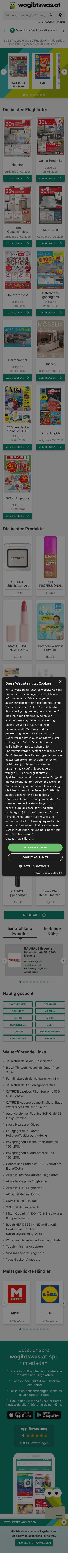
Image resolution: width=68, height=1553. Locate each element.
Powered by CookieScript (48, 872)
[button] (34, 866)
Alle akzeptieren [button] (35, 847)
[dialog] (34, 776)
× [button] (60, 681)
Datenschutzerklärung (19, 838)
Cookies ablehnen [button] (35, 857)
